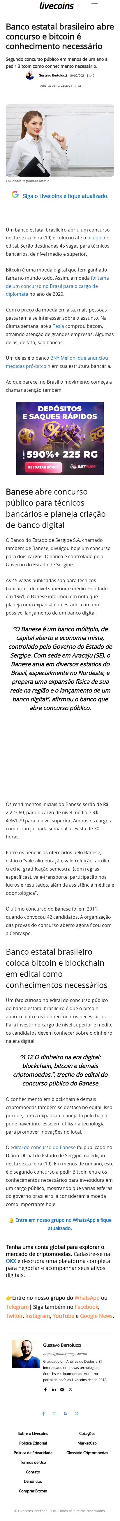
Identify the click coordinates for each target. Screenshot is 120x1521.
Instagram (37, 1315)
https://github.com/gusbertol (65, 1353)
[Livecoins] (56, 5)
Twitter (14, 1315)
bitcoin (95, 237)
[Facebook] (45, 1388)
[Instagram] (54, 1414)
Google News (96, 1315)
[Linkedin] (54, 1388)
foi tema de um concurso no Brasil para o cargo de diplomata (57, 286)
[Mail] (62, 1388)
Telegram (17, 1306)
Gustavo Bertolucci (53, 75)
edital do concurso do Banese (43, 1147)
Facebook (86, 1306)
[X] (70, 1388)
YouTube (63, 1315)
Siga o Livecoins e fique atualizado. (66, 195)
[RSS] (65, 1414)
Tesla (58, 326)
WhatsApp (87, 1297)
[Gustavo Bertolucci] (31, 75)
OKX (11, 1260)
